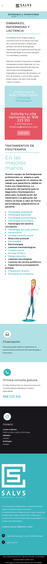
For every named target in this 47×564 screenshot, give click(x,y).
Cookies (16, 562)
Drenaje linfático (16, 253)
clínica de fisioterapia (23, 99)
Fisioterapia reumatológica (22, 218)
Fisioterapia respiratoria (20, 212)
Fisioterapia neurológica (20, 221)
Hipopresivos (15, 232)
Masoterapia (14, 241)
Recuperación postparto (21, 274)
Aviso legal (9, 562)
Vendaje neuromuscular (20, 235)
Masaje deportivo (17, 256)
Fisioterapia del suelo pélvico (23, 229)
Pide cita (23, 133)
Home (14, 16)
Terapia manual (16, 250)
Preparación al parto (18, 271)
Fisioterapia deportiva (19, 215)
